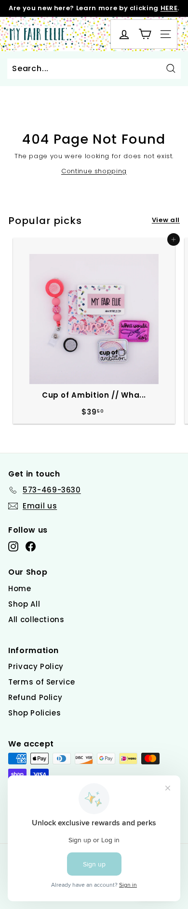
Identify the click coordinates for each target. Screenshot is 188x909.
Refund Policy (35, 697)
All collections (36, 619)
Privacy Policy (36, 666)
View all (166, 219)
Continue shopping (94, 171)
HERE (169, 8)
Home (19, 588)
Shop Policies (34, 713)
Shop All (24, 604)
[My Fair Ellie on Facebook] (31, 546)
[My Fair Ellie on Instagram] (13, 546)
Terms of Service (41, 682)
